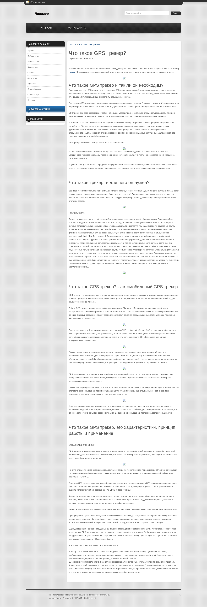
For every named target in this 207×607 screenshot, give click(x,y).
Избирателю (33, 56)
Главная (72, 44)
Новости (31, 100)
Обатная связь (37, 2)
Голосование (33, 61)
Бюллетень (32, 67)
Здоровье (31, 84)
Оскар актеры (33, 95)
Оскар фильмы (34, 89)
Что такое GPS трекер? (89, 44)
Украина (31, 50)
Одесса (30, 72)
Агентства (32, 78)
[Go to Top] (180, 595)
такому (72, 72)
